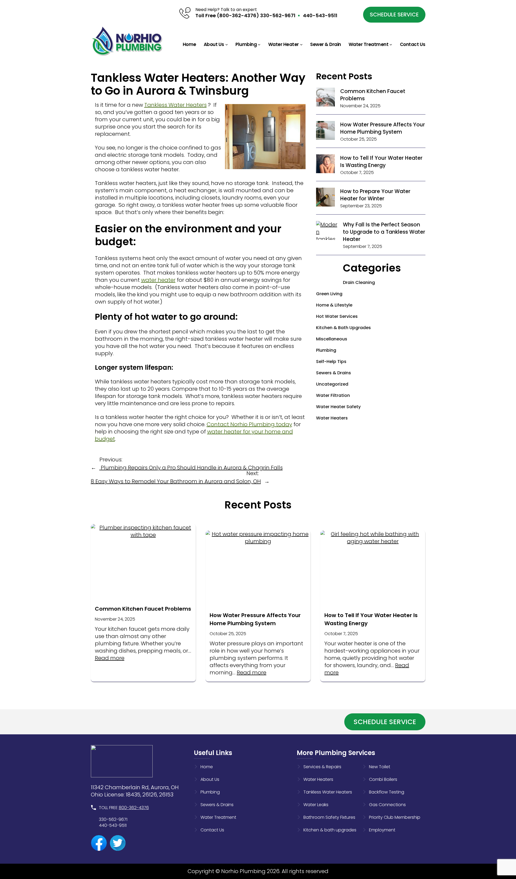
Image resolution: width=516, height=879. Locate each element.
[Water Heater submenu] (301, 44)
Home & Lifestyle (334, 305)
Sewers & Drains (333, 373)
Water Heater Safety (338, 407)
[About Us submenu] (226, 44)
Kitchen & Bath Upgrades (343, 328)
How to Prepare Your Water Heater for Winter (375, 195)
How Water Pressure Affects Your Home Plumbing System (382, 128)
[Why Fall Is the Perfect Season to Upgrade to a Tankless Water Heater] (327, 253)
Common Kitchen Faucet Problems (143, 609)
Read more (109, 658)
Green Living (329, 294)
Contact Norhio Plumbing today (249, 424)
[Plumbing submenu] (259, 44)
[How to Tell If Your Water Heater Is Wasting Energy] (325, 164)
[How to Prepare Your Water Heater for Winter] (325, 198)
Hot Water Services (337, 316)
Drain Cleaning (359, 282)
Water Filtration (333, 395)
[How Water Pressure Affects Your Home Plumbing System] (325, 131)
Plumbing (326, 350)
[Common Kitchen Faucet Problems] (325, 98)
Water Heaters (332, 418)
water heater (158, 280)
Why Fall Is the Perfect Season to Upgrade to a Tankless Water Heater (384, 232)
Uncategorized (332, 384)
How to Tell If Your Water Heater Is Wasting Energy (381, 161)
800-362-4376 (134, 808)
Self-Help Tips (331, 361)
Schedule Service (394, 14)
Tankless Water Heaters (175, 105)
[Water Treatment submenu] (390, 44)
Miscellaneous (331, 339)
